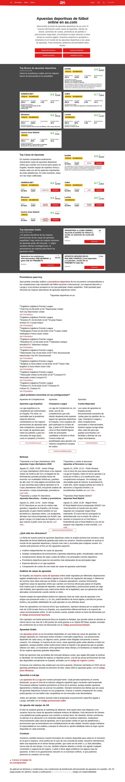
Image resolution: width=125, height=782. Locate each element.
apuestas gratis (30, 634)
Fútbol (26, 2)
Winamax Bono (40, 120)
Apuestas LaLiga (77, 55)
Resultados (18, 2)
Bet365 (89, 163)
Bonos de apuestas (48, 50)
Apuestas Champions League (62, 451)
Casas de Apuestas (76, 50)
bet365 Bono (84, 78)
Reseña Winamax (45, 205)
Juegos (92, 2)
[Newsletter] (98, 2)
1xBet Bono (84, 101)
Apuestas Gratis (48, 55)
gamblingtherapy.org (61, 772)
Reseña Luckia (89, 205)
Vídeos (32, 2)
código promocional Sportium (36, 615)
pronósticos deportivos (59, 282)
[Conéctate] (104, 2)
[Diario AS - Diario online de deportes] (62, 2)
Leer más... (25, 493)
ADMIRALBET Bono (40, 101)
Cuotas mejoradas (92, 443)
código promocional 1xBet (53, 701)
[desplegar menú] (11, 2)
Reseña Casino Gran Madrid (45, 219)
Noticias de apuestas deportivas (62, 530)
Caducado (94, 241)
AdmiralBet (45, 190)
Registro (99, 163)
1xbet (89, 190)
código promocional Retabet (76, 625)
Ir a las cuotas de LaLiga (33, 443)
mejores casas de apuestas (46, 575)
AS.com (15, 8)
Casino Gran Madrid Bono (40, 139)
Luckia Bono (84, 120)
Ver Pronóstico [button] (26, 314)
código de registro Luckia (82, 660)
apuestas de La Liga (32, 680)
